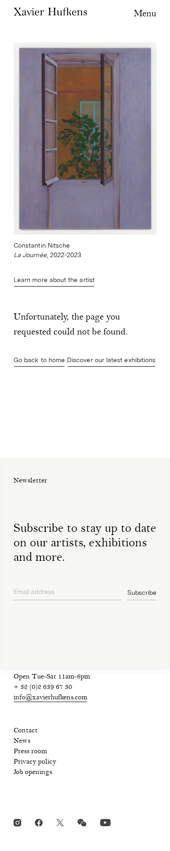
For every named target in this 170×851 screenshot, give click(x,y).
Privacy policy (35, 762)
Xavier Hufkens (50, 11)
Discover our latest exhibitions (111, 359)
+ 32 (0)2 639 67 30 (43, 687)
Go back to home (39, 359)
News (22, 741)
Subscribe (141, 592)
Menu (145, 14)
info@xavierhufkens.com (50, 698)
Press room (30, 751)
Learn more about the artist (54, 279)
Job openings (33, 772)
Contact (26, 731)
